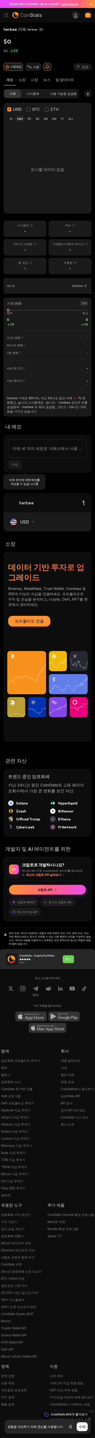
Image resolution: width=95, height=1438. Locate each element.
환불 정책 (7, 1404)
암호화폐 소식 (11, 1082)
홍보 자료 (67, 1075)
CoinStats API (70, 1096)
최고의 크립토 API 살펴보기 (43, 874)
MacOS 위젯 (56, 1222)
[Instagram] (22, 991)
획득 (4, 1068)
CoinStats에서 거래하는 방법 (70, 1404)
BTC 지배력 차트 (13, 1278)
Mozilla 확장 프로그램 (63, 1229)
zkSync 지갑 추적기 (15, 1117)
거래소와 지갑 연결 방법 (66, 1383)
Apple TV (54, 1236)
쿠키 (40, 1427)
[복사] (85, 286)
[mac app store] (47, 1028)
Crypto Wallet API (13, 1328)
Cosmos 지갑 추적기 (15, 1138)
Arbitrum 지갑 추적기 (15, 1124)
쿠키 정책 (7, 1397)
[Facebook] (84, 991)
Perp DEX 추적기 (13, 1188)
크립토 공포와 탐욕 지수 (18, 1257)
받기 (68, 959)
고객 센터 (56, 1376)
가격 (64, 1068)
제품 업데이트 (70, 1060)
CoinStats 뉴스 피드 (75, 1117)
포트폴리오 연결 (29, 621)
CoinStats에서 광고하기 (77, 1089)
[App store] (31, 1016)
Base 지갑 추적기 (13, 1153)
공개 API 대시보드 (73, 1110)
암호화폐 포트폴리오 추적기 (20, 1060)
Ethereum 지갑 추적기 (16, 1145)
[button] (85, 286)
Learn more (69, 4)
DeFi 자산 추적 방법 (64, 1390)
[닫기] (89, 4)
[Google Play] (64, 1016)
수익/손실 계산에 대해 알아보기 (72, 1397)
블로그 (5, 1075)
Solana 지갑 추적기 (14, 1131)
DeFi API (7, 1349)
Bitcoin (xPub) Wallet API (19, 1356)
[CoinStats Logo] (27, 15)
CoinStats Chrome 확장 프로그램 (71, 1215)
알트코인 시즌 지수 (14, 1285)
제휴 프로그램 (11, 1096)
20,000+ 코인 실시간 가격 (19, 1293)
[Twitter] (10, 991)
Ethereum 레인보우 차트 (18, 1250)
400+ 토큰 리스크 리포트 (18, 1307)
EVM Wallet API (12, 1342)
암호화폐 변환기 (12, 1236)
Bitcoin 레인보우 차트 (16, 1243)
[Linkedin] (60, 991)
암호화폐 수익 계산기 (16, 1215)
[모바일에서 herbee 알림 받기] (47, 67)
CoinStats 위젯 (11, 1264)
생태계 (5, 1195)
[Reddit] (48, 991)
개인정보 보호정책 (14, 1390)
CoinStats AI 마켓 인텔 (16, 1089)
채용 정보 (67, 1082)
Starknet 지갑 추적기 (15, 1110)
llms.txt (6, 1321)
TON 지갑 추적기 (13, 1160)
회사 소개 (67, 1124)
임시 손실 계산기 (13, 1229)
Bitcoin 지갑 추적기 (14, 1174)
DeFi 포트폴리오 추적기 (17, 1103)
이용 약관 (7, 1383)
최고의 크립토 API (60, 902)
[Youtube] (72, 991)
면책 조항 (7, 1376)
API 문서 (66, 1103)
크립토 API (45, 890)
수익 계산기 (9, 1222)
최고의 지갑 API (27, 912)
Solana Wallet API (13, 1335)
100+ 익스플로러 (13, 1300)
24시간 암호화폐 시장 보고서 (21, 1271)
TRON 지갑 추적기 (14, 1167)
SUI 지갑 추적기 (12, 1181)
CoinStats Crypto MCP (17, 1314)
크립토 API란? (26, 902)
